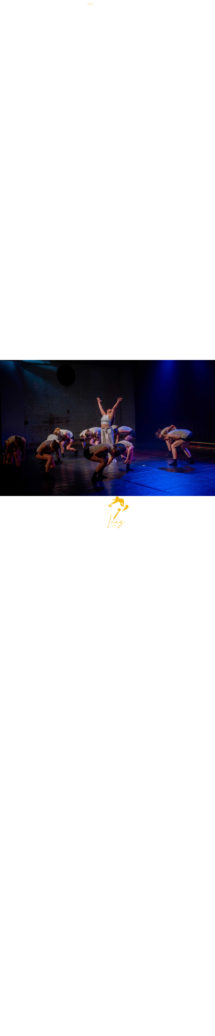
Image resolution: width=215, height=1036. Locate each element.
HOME (90, 4)
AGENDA (110, 4)
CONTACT (122, 4)
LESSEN (99, 4)
